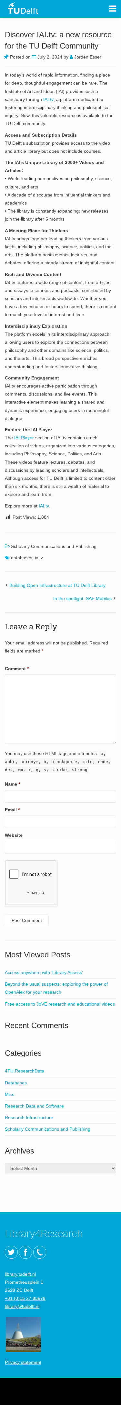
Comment (17, 668)
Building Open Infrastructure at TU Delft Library (57, 585)
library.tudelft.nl (20, 1274)
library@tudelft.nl (22, 1306)
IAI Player (24, 437)
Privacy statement (23, 1362)
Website (14, 835)
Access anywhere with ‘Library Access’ (44, 972)
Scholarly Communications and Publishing (53, 546)
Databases (16, 1082)
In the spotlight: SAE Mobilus (82, 598)
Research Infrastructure (29, 1117)
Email (12, 809)
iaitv (39, 557)
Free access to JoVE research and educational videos (60, 1004)
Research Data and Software (34, 1105)
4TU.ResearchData (24, 1070)
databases (21, 557)
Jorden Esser (87, 56)
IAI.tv (48, 99)
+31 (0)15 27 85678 (25, 1298)
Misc (9, 1094)
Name (12, 784)
